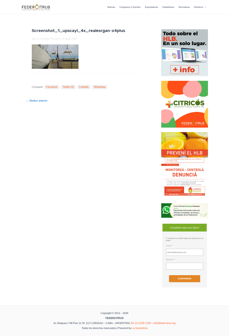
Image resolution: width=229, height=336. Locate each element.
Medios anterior (37, 100)
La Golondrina (140, 328)
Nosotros (198, 7)
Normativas (184, 7)
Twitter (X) (68, 87)
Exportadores (151, 7)
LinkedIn (84, 87)
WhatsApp (99, 87)
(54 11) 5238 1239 (141, 323)
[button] (204, 7)
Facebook (51, 87)
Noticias (111, 7)
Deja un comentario (40, 39)
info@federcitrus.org (164, 323)
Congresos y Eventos (130, 7)
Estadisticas (168, 7)
